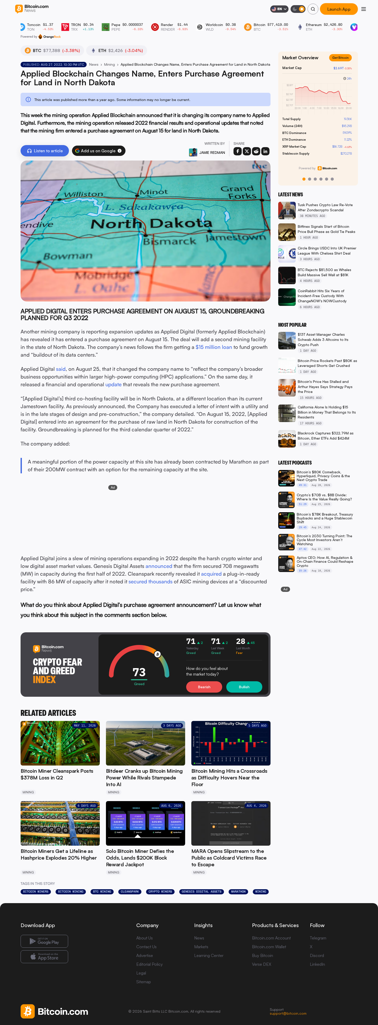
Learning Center (208, 955)
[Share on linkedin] (265, 151)
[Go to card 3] (315, 179)
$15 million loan (214, 347)
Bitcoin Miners (35, 891)
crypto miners (160, 891)
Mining (109, 64)
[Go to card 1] (303, 179)
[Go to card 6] (332, 179)
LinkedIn (317, 964)
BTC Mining (102, 891)
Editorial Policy (149, 964)
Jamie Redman (212, 152)
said (61, 369)
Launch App (339, 9)
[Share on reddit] (256, 151)
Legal (141, 973)
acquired (211, 573)
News (93, 64)
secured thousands (151, 581)
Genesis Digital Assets (201, 891)
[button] (119, 151)
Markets (201, 946)
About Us (144, 937)
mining (260, 891)
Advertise (144, 955)
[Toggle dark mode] (298, 9)
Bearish (204, 687)
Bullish (244, 687)
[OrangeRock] (49, 36)
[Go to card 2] (309, 179)
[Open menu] (363, 9)
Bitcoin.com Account (271, 937)
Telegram (318, 937)
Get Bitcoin (342, 62)
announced (159, 566)
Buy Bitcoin (262, 955)
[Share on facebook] (237, 151)
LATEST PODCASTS (295, 463)
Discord (317, 955)
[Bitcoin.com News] (31, 9)
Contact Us (146, 946)
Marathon (238, 891)
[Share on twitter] (247, 151)
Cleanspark (130, 891)
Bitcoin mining (70, 891)
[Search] (313, 9)
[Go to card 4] (320, 179)
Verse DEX (261, 964)
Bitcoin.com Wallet (269, 946)
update (113, 384)
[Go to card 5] (326, 179)
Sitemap (143, 981)
